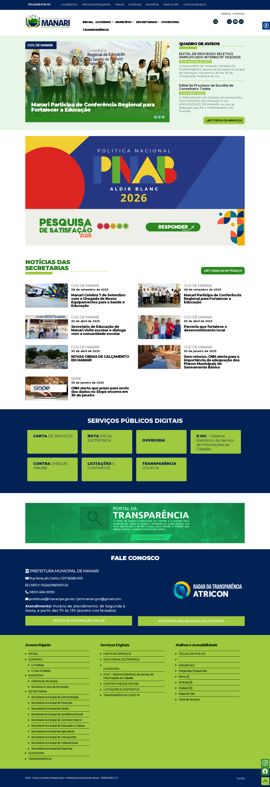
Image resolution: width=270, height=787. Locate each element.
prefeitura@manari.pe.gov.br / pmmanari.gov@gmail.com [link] (75, 599)
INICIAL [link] (33, 654)
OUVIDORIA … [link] (112, 668)
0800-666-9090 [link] (42, 592)
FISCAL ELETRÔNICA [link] (100, 438)
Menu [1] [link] (119, 4)
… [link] (155, 440)
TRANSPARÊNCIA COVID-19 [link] (121, 695)
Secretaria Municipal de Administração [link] (55, 697)
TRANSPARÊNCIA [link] (39, 759)
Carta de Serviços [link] (194, 4)
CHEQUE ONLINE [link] (50, 466)
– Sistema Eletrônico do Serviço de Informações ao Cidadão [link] (215, 442)
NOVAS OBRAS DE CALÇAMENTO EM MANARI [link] (100, 358)
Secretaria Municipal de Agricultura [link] (52, 731)
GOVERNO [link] (35, 659)
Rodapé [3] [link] (152, 4)
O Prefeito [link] (37, 665)
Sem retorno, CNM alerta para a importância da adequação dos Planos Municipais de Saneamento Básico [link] (212, 362)
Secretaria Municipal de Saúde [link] (50, 708)
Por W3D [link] (241, 778)
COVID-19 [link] (159, 466)
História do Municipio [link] (44, 681)
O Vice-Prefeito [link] (40, 671)
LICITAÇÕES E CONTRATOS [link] (121, 689)
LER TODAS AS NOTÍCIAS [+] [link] (223, 270)
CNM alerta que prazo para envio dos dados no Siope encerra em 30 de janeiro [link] (100, 391)
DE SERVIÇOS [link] (53, 436)
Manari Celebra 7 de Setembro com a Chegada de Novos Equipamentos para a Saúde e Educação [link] (98, 300)
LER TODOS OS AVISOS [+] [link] (224, 120)
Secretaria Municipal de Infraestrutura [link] (54, 743)
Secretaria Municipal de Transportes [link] (53, 737)
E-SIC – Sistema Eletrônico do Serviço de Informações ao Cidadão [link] (128, 676)
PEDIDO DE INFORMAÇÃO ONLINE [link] (79, 621)
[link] (39, 4)
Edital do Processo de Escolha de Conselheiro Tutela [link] (206, 87)
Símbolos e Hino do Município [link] (50, 687)
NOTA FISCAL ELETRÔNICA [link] (121, 659)
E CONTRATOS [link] (101, 466)
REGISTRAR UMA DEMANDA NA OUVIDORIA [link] (191, 621)
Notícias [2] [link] (134, 4)
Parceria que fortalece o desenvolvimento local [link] (205, 328)
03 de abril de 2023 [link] (191, 93)
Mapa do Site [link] (170, 4)
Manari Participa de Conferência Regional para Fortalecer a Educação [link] (93, 107)
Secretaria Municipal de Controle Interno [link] (56, 720)
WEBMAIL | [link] (227, 13)
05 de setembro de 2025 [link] (195, 61)
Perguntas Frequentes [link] (96, 4)
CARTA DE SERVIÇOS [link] (117, 654)
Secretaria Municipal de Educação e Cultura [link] (57, 725)
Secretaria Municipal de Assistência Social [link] (57, 714)
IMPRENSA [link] (239, 13)
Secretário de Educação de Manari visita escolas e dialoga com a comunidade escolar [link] (98, 330)
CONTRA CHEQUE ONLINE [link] (121, 683)
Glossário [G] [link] (69, 4)
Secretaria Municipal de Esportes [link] (51, 748)
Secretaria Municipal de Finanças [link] (51, 703)
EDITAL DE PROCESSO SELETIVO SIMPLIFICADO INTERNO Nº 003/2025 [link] (210, 55)
